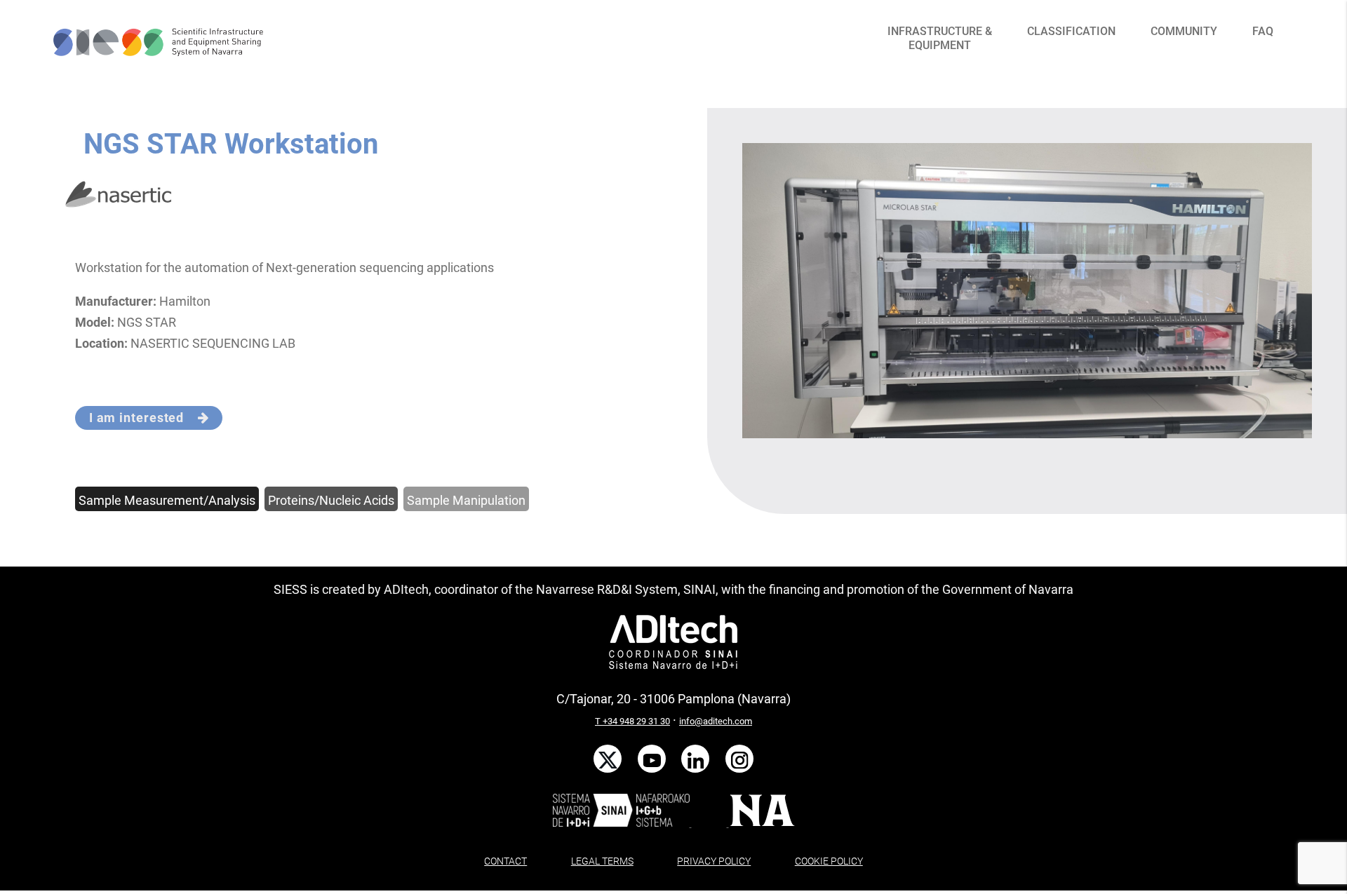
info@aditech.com (715, 721)
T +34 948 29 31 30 (632, 721)
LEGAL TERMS (602, 861)
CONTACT (505, 861)
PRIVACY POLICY (714, 861)
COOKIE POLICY (829, 861)
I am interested (143, 417)
